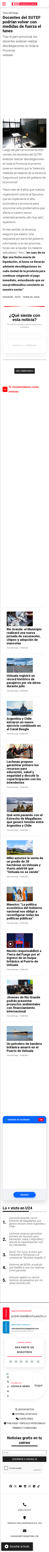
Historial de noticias (26, 1414)
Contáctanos (26, 1418)
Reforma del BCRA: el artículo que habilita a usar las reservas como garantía (26, 1267)
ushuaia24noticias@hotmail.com (24, 1536)
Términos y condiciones (24, 1428)
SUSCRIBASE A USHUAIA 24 (24, 1459)
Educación (8, 297)
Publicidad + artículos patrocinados (26, 1423)
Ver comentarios (24, 371)
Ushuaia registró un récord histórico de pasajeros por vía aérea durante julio (24, 681)
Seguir (38, 1385)
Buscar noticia (26, 1409)
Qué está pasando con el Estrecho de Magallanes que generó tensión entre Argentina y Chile (25, 820)
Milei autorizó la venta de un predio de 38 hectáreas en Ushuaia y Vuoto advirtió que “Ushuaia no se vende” (25, 865)
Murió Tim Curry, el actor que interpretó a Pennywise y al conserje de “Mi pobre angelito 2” (27, 1254)
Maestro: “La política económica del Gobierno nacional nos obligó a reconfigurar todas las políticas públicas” (24, 911)
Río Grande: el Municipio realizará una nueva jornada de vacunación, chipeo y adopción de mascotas (24, 636)
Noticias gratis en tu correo (24, 1440)
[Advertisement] (24, 88)
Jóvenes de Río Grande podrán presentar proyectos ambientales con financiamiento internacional (23, 1004)
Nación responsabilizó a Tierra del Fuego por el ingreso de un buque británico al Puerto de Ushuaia (24, 958)
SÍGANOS (24, 1195)
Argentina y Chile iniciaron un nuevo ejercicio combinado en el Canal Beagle (24, 724)
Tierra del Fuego (10, 13)
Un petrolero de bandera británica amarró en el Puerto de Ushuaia (24, 1047)
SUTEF (18, 297)
